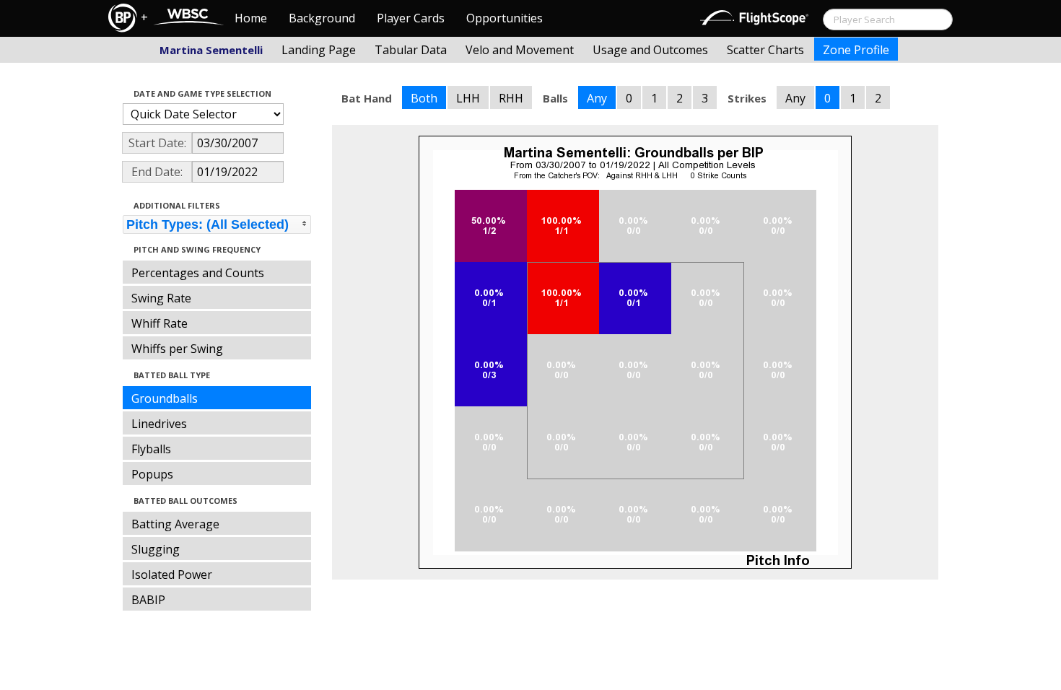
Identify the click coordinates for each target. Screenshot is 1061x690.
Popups (152, 474)
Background (322, 18)
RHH (511, 98)
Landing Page (318, 50)
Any (597, 98)
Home (251, 18)
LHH (468, 98)
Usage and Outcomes (650, 50)
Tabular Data (411, 50)
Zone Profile (856, 50)
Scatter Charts (765, 50)
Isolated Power (171, 574)
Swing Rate (161, 298)
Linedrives (159, 424)
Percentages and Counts (197, 273)
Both (424, 98)
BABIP (148, 600)
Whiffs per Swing (177, 349)
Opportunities (504, 18)
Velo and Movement (520, 50)
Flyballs (151, 449)
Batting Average (175, 524)
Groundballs (164, 398)
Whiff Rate (159, 323)
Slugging (155, 549)
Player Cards (411, 18)
